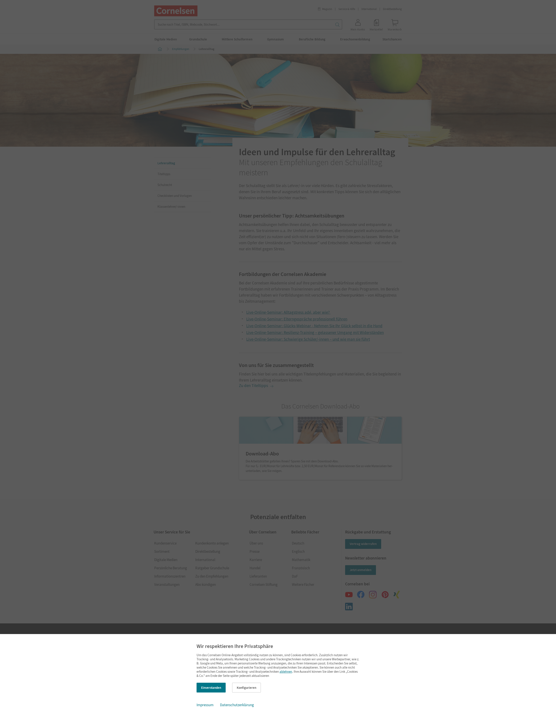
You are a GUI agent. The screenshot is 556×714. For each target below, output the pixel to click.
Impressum (205, 704)
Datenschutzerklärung (237, 704)
